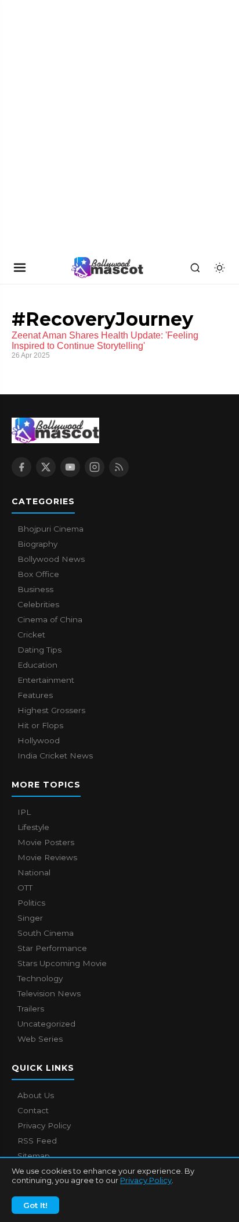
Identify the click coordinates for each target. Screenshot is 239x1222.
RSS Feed (37, 1140)
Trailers (30, 1008)
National (33, 872)
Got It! (35, 1205)
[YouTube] (70, 467)
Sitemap (33, 1155)
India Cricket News (55, 755)
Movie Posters (45, 842)
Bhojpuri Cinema (50, 528)
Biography (37, 543)
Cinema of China (49, 619)
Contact (33, 1110)
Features (35, 695)
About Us (35, 1095)
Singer (30, 917)
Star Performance (52, 948)
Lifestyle (33, 827)
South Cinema (45, 933)
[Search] (194, 267)
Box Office (38, 574)
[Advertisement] (87, 125)
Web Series (40, 1038)
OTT (24, 887)
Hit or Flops (40, 725)
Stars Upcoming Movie (62, 963)
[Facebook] (21, 467)
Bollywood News (51, 559)
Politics (31, 902)
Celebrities (38, 604)
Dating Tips (39, 649)
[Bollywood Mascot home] (107, 267)
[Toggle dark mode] (219, 267)
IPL (24, 812)
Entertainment (45, 680)
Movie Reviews (47, 857)
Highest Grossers (51, 710)
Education (37, 664)
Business (35, 589)
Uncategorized (46, 1023)
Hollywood (38, 740)
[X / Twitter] (46, 467)
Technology (40, 978)
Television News (49, 993)
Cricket (31, 634)
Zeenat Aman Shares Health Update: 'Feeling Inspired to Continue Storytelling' (105, 340)
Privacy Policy (146, 1180)
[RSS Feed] (119, 467)
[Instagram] (94, 467)
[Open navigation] (19, 267)
